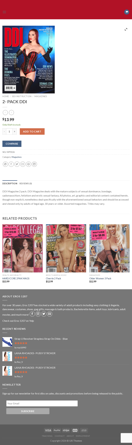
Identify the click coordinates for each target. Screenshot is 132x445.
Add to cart (32, 131)
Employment (83, 436)
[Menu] (4, 12)
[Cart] (126, 12)
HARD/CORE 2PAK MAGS (15, 278)
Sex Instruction (21, 96)
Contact (60, 436)
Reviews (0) (25, 183)
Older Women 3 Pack (100, 278)
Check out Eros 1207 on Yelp (18, 320)
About (70, 436)
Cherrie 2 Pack (53, 278)
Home (5, 96)
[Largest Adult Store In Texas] (66, 12)
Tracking (47, 436)
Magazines (40, 96)
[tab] (9, 183)
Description (9, 183)
